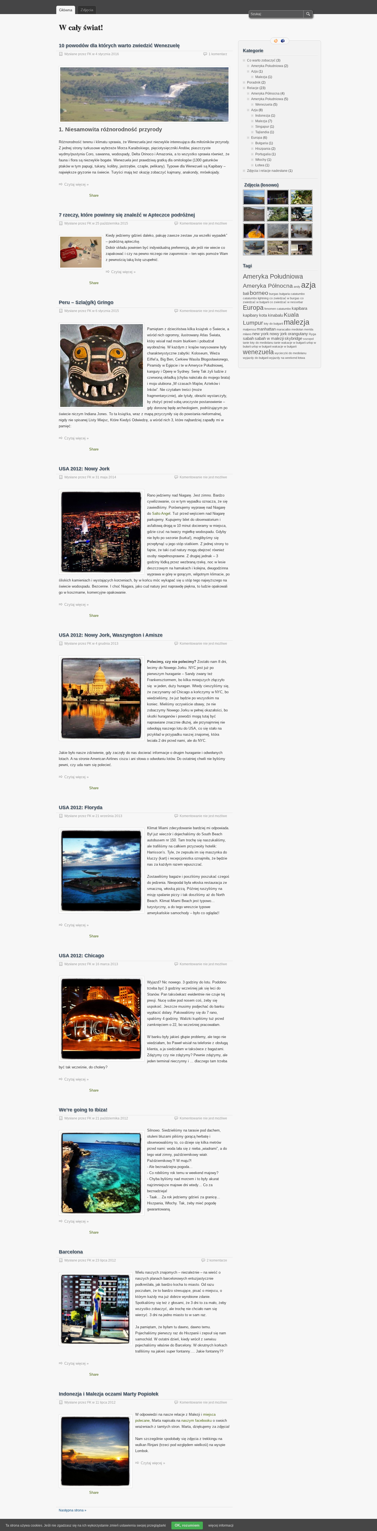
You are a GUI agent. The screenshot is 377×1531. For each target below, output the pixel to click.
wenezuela (258, 352)
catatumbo (298, 293)
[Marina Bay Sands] (278, 204)
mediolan (297, 329)
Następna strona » (72, 1510)
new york (260, 333)
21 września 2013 (108, 816)
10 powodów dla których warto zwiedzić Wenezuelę (119, 45)
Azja (254, 71)
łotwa (301, 357)
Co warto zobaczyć (261, 60)
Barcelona (71, 1252)
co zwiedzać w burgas (284, 298)
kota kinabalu (271, 315)
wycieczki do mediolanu (290, 353)
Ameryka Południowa (267, 66)
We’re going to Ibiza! (83, 1110)
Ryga (312, 334)
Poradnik (254, 82)
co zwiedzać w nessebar (286, 302)
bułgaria (284, 293)
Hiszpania (262, 149)
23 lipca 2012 (105, 1260)
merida (308, 329)
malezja (296, 322)
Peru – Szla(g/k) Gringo (86, 302)
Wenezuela (263, 104)
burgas (273, 293)
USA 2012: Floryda (80, 807)
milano (247, 334)
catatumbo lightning (256, 298)
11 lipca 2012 (105, 1402)
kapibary (250, 315)
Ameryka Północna (265, 93)
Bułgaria (261, 143)
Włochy (260, 160)
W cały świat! (81, 27)
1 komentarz (218, 54)
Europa (256, 138)
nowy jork (278, 333)
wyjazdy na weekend (283, 357)
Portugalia (263, 154)
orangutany (298, 333)
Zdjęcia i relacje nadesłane (267, 171)
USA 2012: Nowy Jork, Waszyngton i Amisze (111, 635)
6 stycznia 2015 (107, 311)
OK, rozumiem (187, 1525)
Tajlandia (262, 132)
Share (94, 195)
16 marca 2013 (106, 964)
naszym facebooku (196, 1420)
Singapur (262, 127)
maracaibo (284, 329)
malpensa (249, 329)
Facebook (283, 41)
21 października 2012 (111, 1118)
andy (297, 286)
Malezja (261, 77)
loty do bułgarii (273, 323)
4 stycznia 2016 (107, 54)
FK (89, 54)
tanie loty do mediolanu (258, 342)
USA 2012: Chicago (81, 955)
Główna (65, 10)
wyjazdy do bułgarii (255, 357)
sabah (248, 338)
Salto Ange (160, 513)
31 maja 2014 (105, 477)
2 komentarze (217, 1260)
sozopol (308, 338)
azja (308, 284)
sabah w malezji (269, 338)
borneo (259, 293)
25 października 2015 (111, 223)
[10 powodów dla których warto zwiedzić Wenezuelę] (144, 124)
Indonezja (262, 116)
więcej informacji (220, 1525)
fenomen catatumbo (277, 308)
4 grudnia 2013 (106, 644)
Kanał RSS (276, 41)
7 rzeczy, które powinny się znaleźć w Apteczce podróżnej (127, 215)
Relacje (253, 88)
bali (246, 293)
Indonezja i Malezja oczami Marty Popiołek (108, 1394)
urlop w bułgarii (261, 346)
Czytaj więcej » (76, 184)
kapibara (299, 308)
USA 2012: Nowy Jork (84, 468)
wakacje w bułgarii (284, 346)
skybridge (293, 338)
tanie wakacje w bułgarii (290, 342)
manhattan (266, 329)
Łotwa (259, 165)
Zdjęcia (87, 10)
